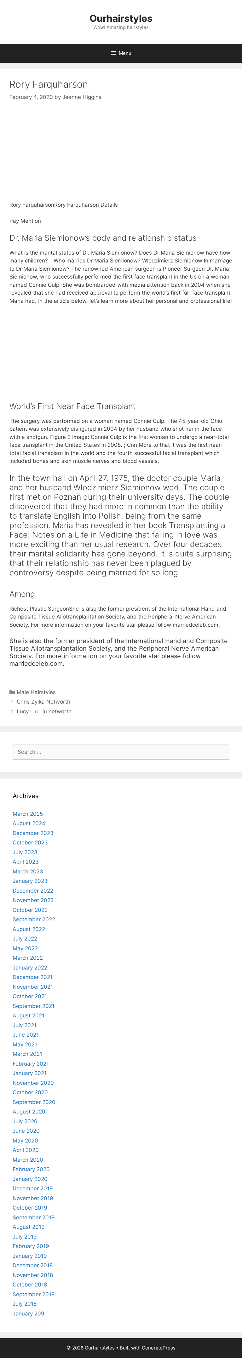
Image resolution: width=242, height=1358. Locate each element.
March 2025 (28, 814)
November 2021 (33, 987)
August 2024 (29, 823)
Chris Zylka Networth (43, 702)
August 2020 (29, 1111)
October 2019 (30, 1208)
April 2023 (26, 862)
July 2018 (25, 1304)
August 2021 (28, 1015)
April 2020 (26, 1150)
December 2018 (33, 1265)
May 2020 (25, 1140)
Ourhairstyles (121, 18)
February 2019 (31, 1246)
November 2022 (33, 900)
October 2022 (30, 910)
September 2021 (34, 1006)
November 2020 (33, 1083)
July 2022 (25, 938)
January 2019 (30, 1256)
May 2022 (25, 948)
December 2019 (33, 1188)
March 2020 (28, 1160)
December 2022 (33, 891)
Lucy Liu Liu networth (44, 711)
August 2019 (29, 1227)
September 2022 (34, 919)
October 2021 (30, 996)
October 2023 (30, 842)
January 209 (28, 1313)
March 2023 (28, 871)
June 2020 (26, 1131)
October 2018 (30, 1284)
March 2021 (27, 1054)
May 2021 (25, 1044)
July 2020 (25, 1121)
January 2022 (30, 967)
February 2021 (31, 1064)
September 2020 (34, 1102)
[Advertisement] (121, 157)
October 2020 (30, 1092)
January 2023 (30, 881)
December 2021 (33, 977)
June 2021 (26, 1035)
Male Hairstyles (36, 692)
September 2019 (34, 1217)
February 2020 (31, 1169)
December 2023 (33, 833)
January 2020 (30, 1179)
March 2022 (28, 958)
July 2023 (25, 852)
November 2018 (33, 1275)
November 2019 (33, 1198)
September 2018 (34, 1294)
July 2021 (25, 1025)
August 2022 (29, 929)
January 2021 (30, 1073)
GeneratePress (159, 1348)
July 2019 (25, 1237)
